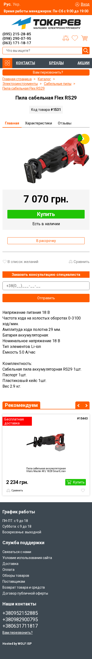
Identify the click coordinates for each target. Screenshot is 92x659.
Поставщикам (13, 581)
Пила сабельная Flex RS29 (23, 88)
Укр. (16, 4)
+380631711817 (20, 626)
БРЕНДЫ (56, 63)
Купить (46, 214)
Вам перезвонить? (17, 633)
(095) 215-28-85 (16, 34)
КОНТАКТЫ (25, 63)
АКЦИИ (84, 63)
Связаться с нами (16, 552)
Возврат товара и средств (23, 587)
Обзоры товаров (15, 576)
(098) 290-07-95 (16, 38)
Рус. (8, 4)
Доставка (10, 564)
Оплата (8, 570)
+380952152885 (20, 613)
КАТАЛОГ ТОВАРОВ (7, 63)
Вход (85, 4)
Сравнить (82, 262)
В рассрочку (46, 241)
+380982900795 (20, 619)
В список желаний (23, 262)
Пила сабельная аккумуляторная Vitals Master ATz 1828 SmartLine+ (46, 470)
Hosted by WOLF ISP (17, 643)
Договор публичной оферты (25, 593)
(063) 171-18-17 (16, 43)
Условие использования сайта (27, 558)
